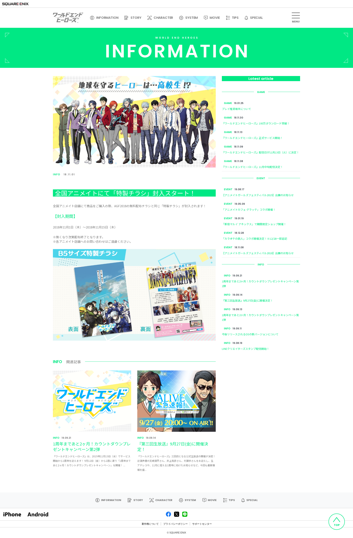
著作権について (150, 523)
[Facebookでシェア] (168, 513)
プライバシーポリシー (175, 523)
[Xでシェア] (176, 513)
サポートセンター (202, 523)
